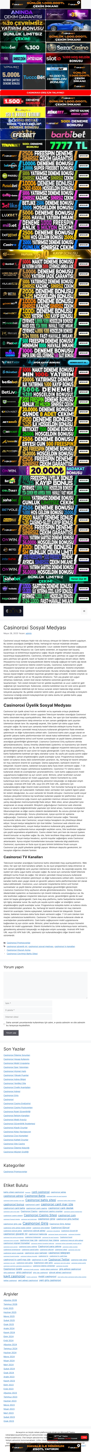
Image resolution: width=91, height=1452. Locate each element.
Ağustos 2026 (10, 1300)
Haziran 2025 (10, 1312)
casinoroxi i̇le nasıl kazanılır (50, 1237)
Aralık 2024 (9, 1328)
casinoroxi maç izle (28, 1240)
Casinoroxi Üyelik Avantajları (17, 1087)
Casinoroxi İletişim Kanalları (17, 1115)
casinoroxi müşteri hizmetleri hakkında (42, 1243)
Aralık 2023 (9, 1377)
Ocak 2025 (9, 1324)
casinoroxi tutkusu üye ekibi (28, 1256)
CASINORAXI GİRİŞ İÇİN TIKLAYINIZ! (45, 92)
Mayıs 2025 (9, 1316)
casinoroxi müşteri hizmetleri (17, 1243)
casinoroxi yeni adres (24, 1263)
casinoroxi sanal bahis (30, 1249)
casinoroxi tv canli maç (58, 1256)
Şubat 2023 (9, 1417)
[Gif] (45, 254)
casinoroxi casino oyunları (51, 1211)
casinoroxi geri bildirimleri (29, 1219)
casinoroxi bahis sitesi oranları (66, 1200)
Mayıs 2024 (9, 1356)
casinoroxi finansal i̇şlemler (12, 1219)
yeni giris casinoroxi (50, 1280)
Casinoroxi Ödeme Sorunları (17, 1055)
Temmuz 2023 (10, 1397)
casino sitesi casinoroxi (49, 1269)
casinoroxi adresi (13, 1195)
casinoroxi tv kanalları (65, 946)
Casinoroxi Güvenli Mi (69, 1231)
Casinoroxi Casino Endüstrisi (17, 1103)
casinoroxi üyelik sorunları (31, 1269)
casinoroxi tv (43, 1256)
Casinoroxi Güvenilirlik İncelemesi (19, 1123)
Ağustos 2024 (10, 1344)
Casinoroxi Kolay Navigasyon (17, 1132)
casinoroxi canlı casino (36, 1208)
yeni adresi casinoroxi (28, 1280)
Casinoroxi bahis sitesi (40, 1200)
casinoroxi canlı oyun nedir (12, 1211)
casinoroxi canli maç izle (57, 1204)
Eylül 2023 (9, 1389)
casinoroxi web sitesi (79, 1260)
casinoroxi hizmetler (74, 1234)
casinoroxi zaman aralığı (78, 1263)
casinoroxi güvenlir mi (17, 946)
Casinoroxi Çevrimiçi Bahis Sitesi (22, 953)
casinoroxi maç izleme (49, 1240)
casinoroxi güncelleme (53, 1231)
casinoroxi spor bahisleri (36, 1253)
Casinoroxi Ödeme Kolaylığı (16, 1148)
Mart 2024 (9, 1365)
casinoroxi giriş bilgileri (41, 1228)
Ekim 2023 (9, 1385)
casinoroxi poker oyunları (70, 1247)
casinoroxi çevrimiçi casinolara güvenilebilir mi (18, 1266)
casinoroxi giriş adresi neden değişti (17, 1228)
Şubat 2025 (9, 1320)
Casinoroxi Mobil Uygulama (17, 1063)
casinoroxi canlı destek (60, 1208)
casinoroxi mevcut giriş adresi (71, 1240)
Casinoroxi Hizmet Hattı (15, 1071)
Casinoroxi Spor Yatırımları (16, 1067)
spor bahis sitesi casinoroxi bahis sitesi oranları (72, 1277)
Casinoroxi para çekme (49, 1246)
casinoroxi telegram (59, 1252)
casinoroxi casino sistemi (13, 1216)
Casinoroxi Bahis (35, 1195)
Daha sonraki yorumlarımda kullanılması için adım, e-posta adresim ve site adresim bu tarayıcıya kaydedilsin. (45, 1024)
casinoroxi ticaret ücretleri (11, 1256)
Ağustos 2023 (10, 1393)
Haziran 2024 (10, 1352)
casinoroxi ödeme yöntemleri (44, 1266)
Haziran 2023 (10, 1401)
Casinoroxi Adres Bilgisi (15, 1079)
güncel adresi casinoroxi (60, 1272)
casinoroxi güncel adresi (34, 1230)
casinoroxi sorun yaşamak (14, 1253)
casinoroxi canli (32, 1204)
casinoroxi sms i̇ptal (74, 1250)
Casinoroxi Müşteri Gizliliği (16, 1152)
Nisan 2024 (9, 1360)
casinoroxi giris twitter (67, 1219)
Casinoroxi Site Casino (14, 1144)
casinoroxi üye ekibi (62, 1266)
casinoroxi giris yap (12, 1224)
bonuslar (27, 1192)
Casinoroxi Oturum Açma (18, 950)
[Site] (45, 155)
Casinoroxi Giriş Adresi (60, 1224)
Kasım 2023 (9, 1381)
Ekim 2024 (9, 1336)
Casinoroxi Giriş (11, 1095)
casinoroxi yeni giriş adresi (62, 1263)
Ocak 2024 (9, 1373)
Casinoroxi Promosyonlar (18, 943)
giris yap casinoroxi (40, 1272)
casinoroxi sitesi (61, 1249)
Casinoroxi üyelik (13, 1269)
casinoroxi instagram (33, 1237)
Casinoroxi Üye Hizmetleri (16, 1136)
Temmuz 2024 (10, 1348)
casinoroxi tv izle (39, 1259)
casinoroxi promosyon (12, 1249)
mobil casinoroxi (47, 1276)
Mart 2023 (9, 1413)
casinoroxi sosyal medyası (40, 946)
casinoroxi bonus (14, 1204)
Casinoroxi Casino (29, 1211)
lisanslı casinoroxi (31, 1277)
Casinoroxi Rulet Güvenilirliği (17, 1111)
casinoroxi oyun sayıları (11, 1247)
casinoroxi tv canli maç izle (17, 1259)
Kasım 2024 (9, 1332)
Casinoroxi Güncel (60, 1227)
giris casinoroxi (9, 1272)
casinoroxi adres (58, 1192)
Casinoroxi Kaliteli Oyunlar (16, 1140)
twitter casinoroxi (10, 1280)
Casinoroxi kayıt (66, 1237)
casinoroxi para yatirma (28, 1247)
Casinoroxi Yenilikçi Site (15, 1083)
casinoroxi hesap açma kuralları (57, 1234)
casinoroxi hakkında (38, 1234)
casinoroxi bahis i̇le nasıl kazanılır (57, 1196)
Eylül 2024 (9, 1340)
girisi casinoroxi (24, 1272)
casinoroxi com (67, 1215)
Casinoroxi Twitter (59, 1259)
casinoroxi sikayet (47, 1249)
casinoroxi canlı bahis (14, 1208)
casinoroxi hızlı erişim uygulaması (14, 1237)
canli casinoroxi (41, 1191)
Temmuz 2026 (10, 1304)
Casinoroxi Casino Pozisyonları (18, 1107)
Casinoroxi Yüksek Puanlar (16, 1075)
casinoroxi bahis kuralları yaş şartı (14, 1200)
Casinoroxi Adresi (12, 1091)
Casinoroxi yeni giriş (43, 1263)
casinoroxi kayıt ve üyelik (11, 1240)
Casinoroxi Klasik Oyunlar (16, 1127)
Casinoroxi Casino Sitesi (40, 1215)
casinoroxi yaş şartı (9, 1263)
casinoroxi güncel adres (13, 1231)
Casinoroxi (9, 1099)
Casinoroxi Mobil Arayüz (15, 1119)
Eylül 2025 (8, 1308)
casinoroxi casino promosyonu (73, 1211)
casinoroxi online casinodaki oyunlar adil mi (68, 1243)
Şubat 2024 (9, 1369)
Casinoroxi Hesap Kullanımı (16, 1059)
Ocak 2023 (9, 1421)
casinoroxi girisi (46, 1218)
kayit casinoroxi (14, 1276)
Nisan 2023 (9, 1409)
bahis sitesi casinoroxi (14, 1192)
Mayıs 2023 (9, 1405)
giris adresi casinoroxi (70, 1269)
